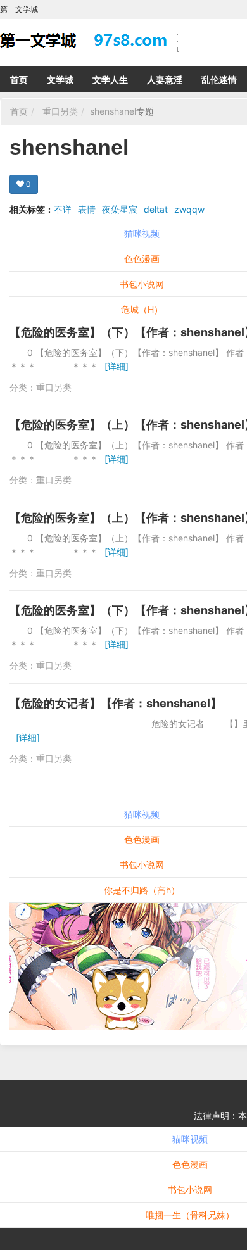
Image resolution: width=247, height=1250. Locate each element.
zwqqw (189, 209)
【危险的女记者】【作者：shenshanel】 (116, 703)
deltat (156, 209)
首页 (19, 79)
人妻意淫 (164, 79)
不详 (63, 209)
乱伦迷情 (219, 79)
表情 (87, 209)
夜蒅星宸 (119, 209)
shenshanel (113, 111)
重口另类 (60, 111)
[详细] (116, 366)
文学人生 (110, 79)
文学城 (60, 79)
